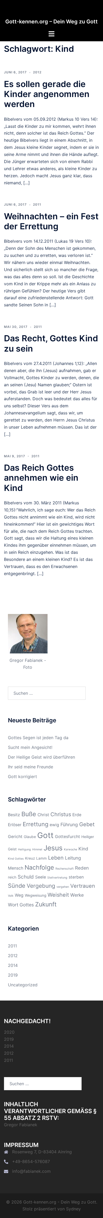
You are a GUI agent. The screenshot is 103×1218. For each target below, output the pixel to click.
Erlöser (14, 824)
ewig (54, 824)
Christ (43, 814)
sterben (76, 877)
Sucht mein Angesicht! (30, 747)
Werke (77, 895)
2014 (13, 965)
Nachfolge (39, 867)
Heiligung (24, 849)
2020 (9, 1032)
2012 (37, 72)
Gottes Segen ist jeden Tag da (38, 737)
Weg (19, 895)
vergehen (63, 887)
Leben (56, 858)
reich (12, 877)
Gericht (15, 836)
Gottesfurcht (67, 836)
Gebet (87, 824)
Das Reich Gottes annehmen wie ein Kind (41, 478)
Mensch (15, 868)
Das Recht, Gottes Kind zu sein (51, 343)
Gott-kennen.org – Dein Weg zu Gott (51, 21)
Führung (69, 824)
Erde (76, 814)
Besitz (14, 814)
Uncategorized (23, 984)
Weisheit (58, 895)
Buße (28, 814)
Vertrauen (82, 886)
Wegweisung (35, 895)
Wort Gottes (21, 904)
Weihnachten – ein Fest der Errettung (51, 221)
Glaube (30, 837)
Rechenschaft (64, 868)
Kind (83, 848)
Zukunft (46, 904)
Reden (82, 868)
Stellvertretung (57, 877)
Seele (40, 877)
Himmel (37, 849)
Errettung (35, 824)
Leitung (73, 858)
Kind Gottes (16, 858)
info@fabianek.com (31, 1171)
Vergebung (41, 885)
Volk (10, 895)
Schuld (26, 877)
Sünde (16, 885)
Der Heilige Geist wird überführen (41, 757)
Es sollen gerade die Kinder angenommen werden (47, 94)
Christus (60, 814)
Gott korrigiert (22, 776)
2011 (37, 204)
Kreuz (30, 858)
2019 (13, 975)
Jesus (53, 848)
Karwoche (70, 849)
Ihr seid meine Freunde (30, 766)
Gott (45, 835)
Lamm (41, 858)
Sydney (73, 1208)
